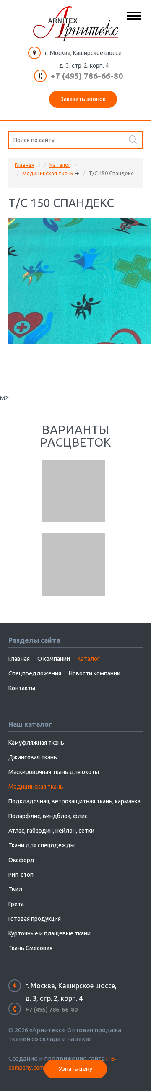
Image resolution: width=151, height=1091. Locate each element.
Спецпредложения (34, 673)
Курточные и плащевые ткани (49, 933)
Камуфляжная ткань (36, 742)
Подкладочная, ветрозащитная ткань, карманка (74, 801)
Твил (15, 889)
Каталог (59, 165)
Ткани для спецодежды (41, 845)
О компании (53, 658)
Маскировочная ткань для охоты (53, 772)
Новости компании (94, 673)
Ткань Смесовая (30, 948)
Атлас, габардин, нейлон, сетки (51, 830)
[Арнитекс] (75, 23)
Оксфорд (21, 860)
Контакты (21, 688)
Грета (16, 904)
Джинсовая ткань (32, 757)
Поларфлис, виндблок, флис (48, 816)
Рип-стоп (21, 874)
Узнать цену (75, 1068)
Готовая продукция (34, 918)
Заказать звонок (83, 99)
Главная (24, 165)
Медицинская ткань (47, 173)
